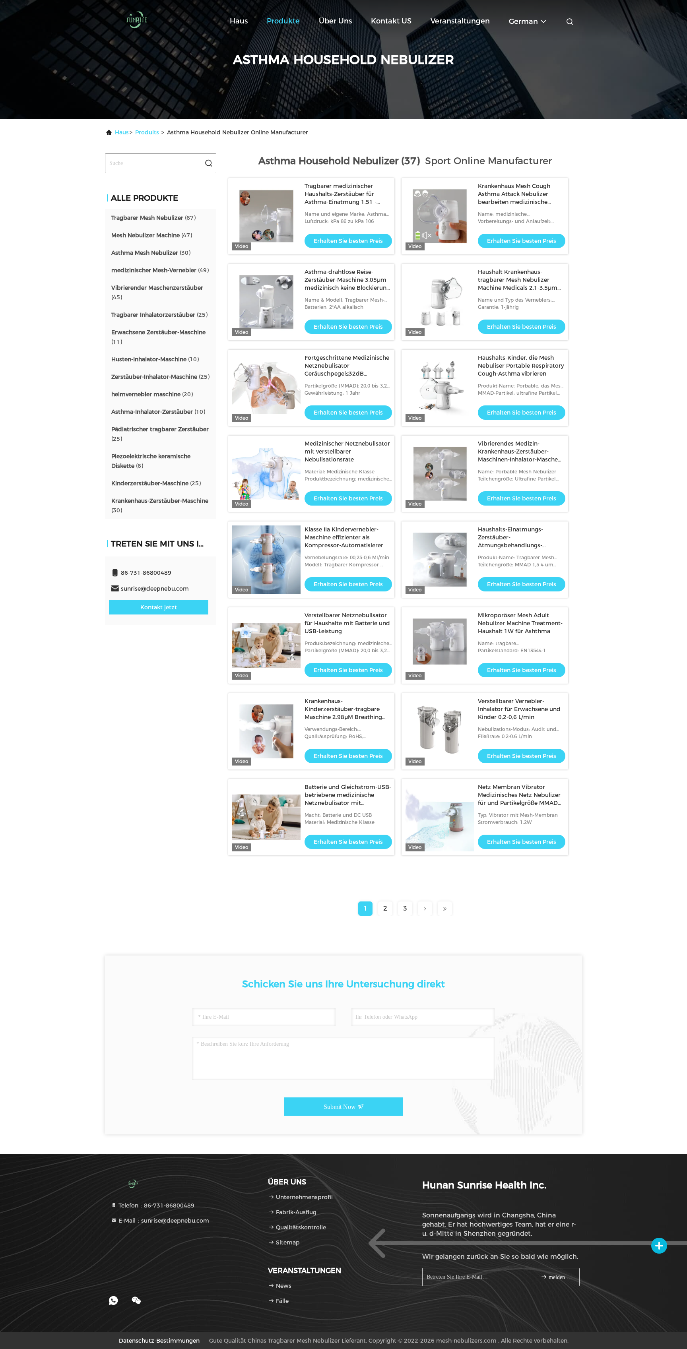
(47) (151, 235)
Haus (239, 21)
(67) (153, 217)
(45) (157, 292)
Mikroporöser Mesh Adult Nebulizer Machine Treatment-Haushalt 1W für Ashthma (520, 623)
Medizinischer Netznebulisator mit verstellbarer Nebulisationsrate (347, 451)
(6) (150, 461)
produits (147, 132)
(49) (160, 270)
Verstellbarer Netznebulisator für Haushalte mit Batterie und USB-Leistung (347, 623)
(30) (150, 252)
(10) (155, 359)
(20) (152, 394)
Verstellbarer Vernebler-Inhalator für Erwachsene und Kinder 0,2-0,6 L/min (519, 709)
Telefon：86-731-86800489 (155, 1205)
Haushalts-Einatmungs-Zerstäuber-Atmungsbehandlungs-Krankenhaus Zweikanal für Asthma (515, 545)
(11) (158, 337)
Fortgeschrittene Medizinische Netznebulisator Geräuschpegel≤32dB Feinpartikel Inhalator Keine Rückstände (347, 373)
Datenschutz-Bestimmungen (159, 1340)
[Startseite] (137, 19)
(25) (159, 314)
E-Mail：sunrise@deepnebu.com (163, 1220)
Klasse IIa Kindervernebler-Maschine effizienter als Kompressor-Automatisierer (344, 537)
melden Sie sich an (560, 1277)
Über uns (335, 21)
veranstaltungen (460, 21)
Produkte (283, 21)
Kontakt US (391, 21)
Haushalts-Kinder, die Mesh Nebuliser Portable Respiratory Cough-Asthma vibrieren (521, 365)
